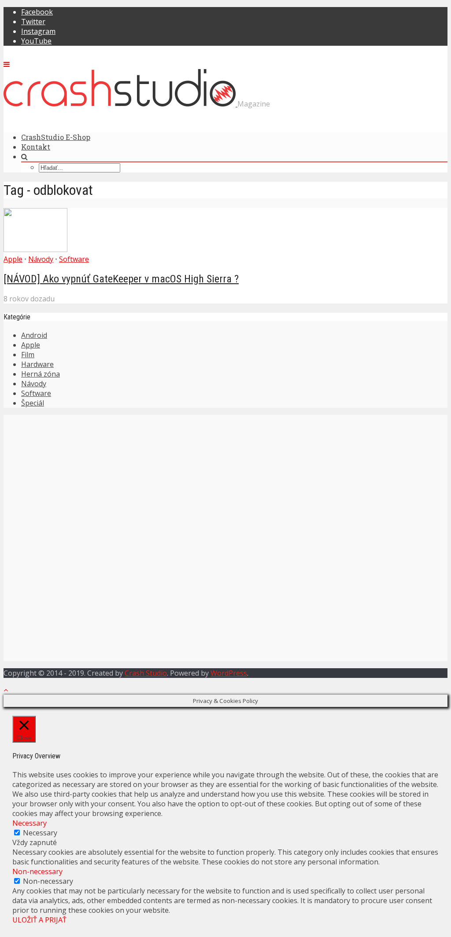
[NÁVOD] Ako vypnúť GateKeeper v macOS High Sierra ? (121, 279)
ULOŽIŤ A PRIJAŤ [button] (39, 920)
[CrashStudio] (120, 104)
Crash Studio (146, 673)
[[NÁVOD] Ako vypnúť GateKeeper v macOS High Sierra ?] (35, 249)
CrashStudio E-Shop (55, 137)
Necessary (40, 833)
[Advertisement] (225, 476)
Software (74, 259)
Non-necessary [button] (37, 871)
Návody (40, 259)
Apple (13, 259)
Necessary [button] (29, 823)
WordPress (229, 673)
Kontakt (35, 146)
